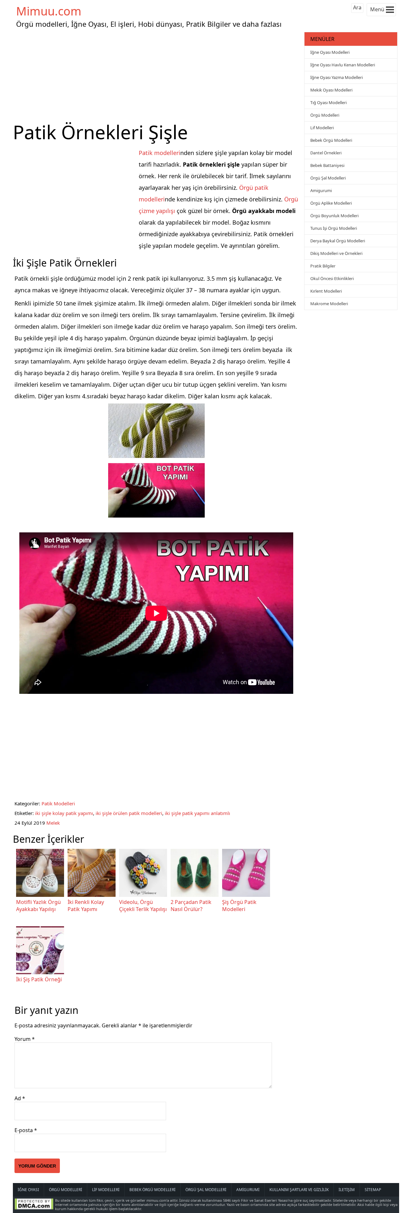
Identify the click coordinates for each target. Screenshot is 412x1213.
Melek (53, 823)
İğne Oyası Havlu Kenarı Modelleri (342, 65)
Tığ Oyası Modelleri (328, 102)
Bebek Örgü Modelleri (331, 140)
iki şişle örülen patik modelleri (129, 813)
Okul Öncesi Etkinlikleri (332, 278)
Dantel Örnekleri (326, 153)
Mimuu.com (48, 11)
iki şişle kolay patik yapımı (64, 813)
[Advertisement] (157, 75)
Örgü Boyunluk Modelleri (334, 215)
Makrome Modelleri (329, 303)
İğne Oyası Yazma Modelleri (336, 77)
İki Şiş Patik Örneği (39, 979)
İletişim (347, 1189)
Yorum (24, 1039)
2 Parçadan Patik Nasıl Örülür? (191, 905)
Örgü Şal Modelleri (328, 178)
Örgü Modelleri (324, 115)
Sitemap (373, 1189)
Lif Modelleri (322, 128)
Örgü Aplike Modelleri (331, 203)
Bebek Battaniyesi (327, 165)
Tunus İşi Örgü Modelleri (333, 228)
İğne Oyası (28, 1189)
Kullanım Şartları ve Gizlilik (299, 1189)
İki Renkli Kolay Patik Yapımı (86, 905)
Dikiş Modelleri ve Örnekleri (336, 253)
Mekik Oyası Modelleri (331, 90)
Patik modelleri (159, 153)
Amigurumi (321, 190)
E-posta (25, 1130)
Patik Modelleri (58, 803)
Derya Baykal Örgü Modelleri (337, 241)
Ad (19, 1098)
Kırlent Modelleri (326, 291)
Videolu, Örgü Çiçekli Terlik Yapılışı (143, 905)
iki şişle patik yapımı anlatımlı (197, 813)
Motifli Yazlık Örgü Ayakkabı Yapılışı (38, 905)
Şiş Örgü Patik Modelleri (239, 905)
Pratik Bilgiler (322, 266)
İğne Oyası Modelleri (330, 52)
